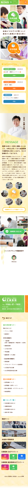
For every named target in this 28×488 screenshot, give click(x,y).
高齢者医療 (7, 346)
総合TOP (9, 318)
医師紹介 (6, 334)
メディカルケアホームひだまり (13, 433)
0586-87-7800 (13, 304)
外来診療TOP (9, 325)
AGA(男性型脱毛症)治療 (10, 370)
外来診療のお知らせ (9, 69)
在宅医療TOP (9, 379)
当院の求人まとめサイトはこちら (13, 445)
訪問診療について (9, 382)
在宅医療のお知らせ (9, 82)
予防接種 (6, 352)
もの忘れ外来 (8, 349)
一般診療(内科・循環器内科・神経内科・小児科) (15, 342)
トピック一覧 (9, 400)
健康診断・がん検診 (9, 355)
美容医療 (6, 361)
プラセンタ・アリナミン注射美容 (13, 364)
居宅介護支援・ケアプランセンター (14, 388)
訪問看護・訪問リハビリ (11, 385)
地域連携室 (7, 391)
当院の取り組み (8, 412)
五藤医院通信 (7, 95)
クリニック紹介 (8, 331)
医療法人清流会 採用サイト (13, 425)
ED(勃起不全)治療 (9, 367)
